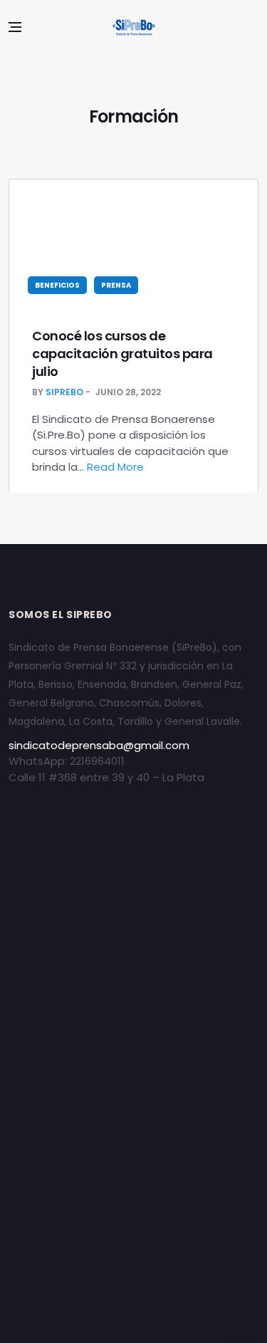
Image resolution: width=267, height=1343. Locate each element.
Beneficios (57, 285)
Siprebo (64, 392)
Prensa (116, 285)
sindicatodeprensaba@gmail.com (99, 745)
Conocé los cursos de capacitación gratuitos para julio (122, 353)
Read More (117, 466)
